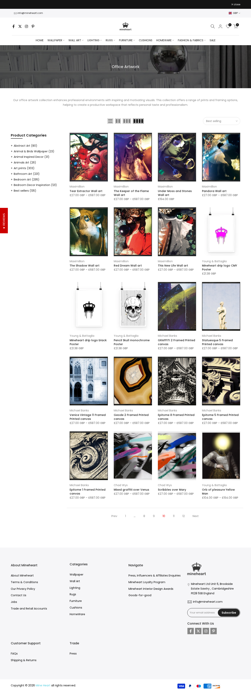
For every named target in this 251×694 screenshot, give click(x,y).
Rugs (73, 594)
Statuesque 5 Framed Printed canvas (217, 342)
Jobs (14, 602)
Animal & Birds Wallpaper (34, 151)
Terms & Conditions (24, 582)
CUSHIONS (145, 40)
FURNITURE (126, 40)
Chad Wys (121, 485)
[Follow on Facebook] (13, 26)
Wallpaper (76, 574)
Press (73, 653)
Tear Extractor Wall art (86, 191)
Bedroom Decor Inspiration (35, 185)
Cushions (76, 608)
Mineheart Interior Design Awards (150, 589)
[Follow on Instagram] (26, 26)
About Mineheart (22, 575)
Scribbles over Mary (172, 490)
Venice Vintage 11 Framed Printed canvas (88, 417)
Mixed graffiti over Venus (131, 490)
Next (196, 516)
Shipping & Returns (23, 660)
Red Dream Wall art (128, 266)
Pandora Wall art (214, 191)
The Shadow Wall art (84, 266)
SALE (213, 40)
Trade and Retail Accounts (29, 609)
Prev (114, 516)
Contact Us (18, 595)
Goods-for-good (139, 595)
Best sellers (25, 191)
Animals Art (25, 162)
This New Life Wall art (173, 266)
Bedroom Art (26, 179)
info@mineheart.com (30, 13)
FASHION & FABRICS (190, 40)
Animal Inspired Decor (31, 157)
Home (40, 40)
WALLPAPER (54, 40)
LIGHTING (93, 40)
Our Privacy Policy (23, 589)
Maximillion (77, 187)
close (16, 4)
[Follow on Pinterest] (33, 26)
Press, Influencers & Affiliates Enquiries (154, 575)
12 (183, 516)
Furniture (76, 601)
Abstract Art (25, 146)
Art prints (24, 168)
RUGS (109, 40)
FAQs (14, 653)
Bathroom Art (27, 174)
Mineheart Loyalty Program (146, 582)
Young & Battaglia (214, 261)
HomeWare (77, 614)
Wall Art (75, 581)
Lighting (75, 588)
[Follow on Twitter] (20, 26)
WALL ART (74, 40)
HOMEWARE (164, 40)
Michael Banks (167, 336)
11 (174, 516)
